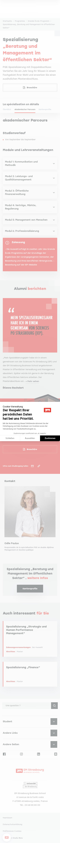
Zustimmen (50, 438)
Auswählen (30, 438)
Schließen (10, 438)
